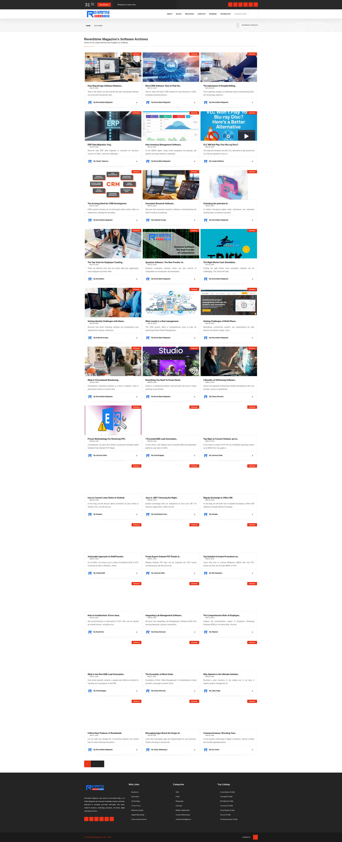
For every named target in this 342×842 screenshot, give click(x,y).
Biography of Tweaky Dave (127, 5)
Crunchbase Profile (227, 792)
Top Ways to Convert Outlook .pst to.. (220, 439)
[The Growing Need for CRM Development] (113, 185)
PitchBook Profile (226, 801)
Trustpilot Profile (226, 797)
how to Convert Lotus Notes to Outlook (106, 498)
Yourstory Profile (226, 806)
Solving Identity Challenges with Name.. (106, 321)
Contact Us (246, 837)
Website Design (137, 810)
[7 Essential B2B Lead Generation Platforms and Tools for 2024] (171, 420)
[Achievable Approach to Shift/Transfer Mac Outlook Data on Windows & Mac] (113, 538)
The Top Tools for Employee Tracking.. (105, 262)
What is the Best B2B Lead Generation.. (106, 674)
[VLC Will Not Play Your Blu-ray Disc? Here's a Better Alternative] (229, 126)
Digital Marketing (137, 815)
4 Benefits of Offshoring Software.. (219, 380)
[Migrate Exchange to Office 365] (229, 479)
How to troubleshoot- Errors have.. (104, 615)
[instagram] (240, 4)
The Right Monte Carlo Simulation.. (219, 262)
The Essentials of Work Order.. (159, 674)
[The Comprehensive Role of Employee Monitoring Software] (229, 596)
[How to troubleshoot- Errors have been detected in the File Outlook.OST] (113, 596)
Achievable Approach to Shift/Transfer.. (106, 556)
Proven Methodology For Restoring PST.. (107, 439)
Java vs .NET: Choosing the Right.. (161, 498)
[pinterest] (256, 4)
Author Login (240, 14)
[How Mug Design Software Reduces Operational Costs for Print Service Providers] (113, 67)
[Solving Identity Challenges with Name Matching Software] (113, 302)
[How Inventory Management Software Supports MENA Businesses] (171, 126)
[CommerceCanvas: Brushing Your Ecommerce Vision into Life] (229, 714)
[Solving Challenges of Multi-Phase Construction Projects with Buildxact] (229, 302)
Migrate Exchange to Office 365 (217, 498)
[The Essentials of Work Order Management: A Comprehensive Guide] (171, 655)
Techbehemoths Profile (229, 819)
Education (189, 14)
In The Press (136, 806)
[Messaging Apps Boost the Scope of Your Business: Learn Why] (171, 714)
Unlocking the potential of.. (215, 203)
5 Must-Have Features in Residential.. (105, 733)
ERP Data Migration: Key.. (100, 144)
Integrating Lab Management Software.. (163, 615)
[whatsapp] (235, 4)
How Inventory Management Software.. (163, 144)
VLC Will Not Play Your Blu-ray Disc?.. (221, 144)
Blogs (178, 14)
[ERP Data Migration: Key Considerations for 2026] (113, 126)
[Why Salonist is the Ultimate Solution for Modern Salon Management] (229, 655)
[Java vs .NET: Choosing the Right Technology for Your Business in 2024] (171, 479)
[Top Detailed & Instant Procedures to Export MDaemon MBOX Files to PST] (229, 538)
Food (177, 797)
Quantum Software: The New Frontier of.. (164, 262)
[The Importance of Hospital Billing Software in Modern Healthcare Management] (229, 67)
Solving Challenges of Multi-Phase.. (219, 321)
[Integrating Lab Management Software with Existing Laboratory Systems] (171, 596)
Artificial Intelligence (183, 819)
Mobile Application (183, 810)
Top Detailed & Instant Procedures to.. (221, 556)
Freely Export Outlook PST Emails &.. (162, 556)
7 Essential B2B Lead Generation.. (161, 439)
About (169, 14)
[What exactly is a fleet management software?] (171, 302)
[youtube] (250, 4)
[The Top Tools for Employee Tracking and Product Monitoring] (113, 243)
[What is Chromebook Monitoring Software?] (113, 361)
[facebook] (230, 4)
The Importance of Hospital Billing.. (219, 86)
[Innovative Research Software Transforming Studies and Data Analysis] (171, 185)
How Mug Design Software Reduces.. (105, 86)
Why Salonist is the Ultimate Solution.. (221, 674)
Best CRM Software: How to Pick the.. (163, 86)
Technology (225, 14)
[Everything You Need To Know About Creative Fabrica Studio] (171, 361)
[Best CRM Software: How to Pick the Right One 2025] (171, 67)
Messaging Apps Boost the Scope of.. (162, 733)
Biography (180, 801)
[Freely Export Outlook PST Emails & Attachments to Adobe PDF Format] (171, 538)
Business (213, 14)
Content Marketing (183, 815)
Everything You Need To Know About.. (163, 380)
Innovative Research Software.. (159, 203)
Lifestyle (201, 14)
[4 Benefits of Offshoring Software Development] (229, 361)
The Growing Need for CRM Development (107, 203)
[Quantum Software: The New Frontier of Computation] (171, 243)
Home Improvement (138, 819)
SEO (177, 792)
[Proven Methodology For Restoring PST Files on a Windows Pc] (113, 420)
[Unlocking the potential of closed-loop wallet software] (229, 185)
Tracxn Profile (225, 815)
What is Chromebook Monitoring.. (103, 380)
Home (88, 25)
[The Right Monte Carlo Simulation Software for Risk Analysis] (229, 243)
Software (136, 54)
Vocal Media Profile (227, 810)
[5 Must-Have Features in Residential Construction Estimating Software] (113, 714)
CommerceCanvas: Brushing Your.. (219, 733)
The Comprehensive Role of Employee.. (221, 615)
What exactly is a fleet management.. (162, 321)
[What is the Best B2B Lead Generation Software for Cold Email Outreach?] (113, 655)
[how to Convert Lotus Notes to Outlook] (113, 479)
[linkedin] (245, 4)
